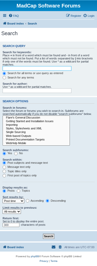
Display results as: (15, 187)
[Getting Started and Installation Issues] (36, 121)
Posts (11, 190)
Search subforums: (16, 150)
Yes (9, 153)
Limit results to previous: (20, 207)
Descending (58, 200)
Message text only (19, 166)
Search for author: (15, 83)
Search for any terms (20, 77)
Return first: (11, 218)
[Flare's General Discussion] (36, 118)
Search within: (12, 159)
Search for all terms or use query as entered (35, 73)
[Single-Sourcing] (36, 132)
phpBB (35, 256)
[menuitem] (14, 16)
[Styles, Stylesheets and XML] (36, 128)
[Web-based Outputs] (36, 136)
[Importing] (36, 125)
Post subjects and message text (27, 162)
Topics (25, 190)
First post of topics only (22, 175)
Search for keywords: (17, 52)
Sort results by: (13, 197)
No (20, 153)
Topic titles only (17, 171)
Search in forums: (15, 107)
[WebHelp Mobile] (36, 143)
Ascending (37, 200)
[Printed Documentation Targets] (36, 140)
